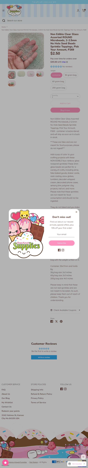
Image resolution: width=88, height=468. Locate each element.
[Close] (76, 211)
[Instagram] (63, 250)
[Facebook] (59, 250)
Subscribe (61, 243)
